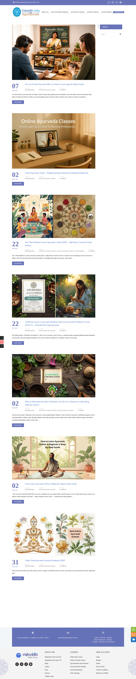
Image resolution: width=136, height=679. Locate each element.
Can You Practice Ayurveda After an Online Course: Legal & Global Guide (54, 84)
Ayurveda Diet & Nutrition (78, 666)
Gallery (47, 666)
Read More (18, 102)
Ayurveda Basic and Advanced (79, 663)
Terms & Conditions (102, 670)
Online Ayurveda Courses (47, 90)
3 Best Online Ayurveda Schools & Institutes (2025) (45, 560)
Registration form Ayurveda (53, 657)
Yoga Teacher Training (59, 12)
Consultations (106, 12)
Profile (98, 663)
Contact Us (118, 12)
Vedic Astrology (75, 673)
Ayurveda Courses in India (47, 251)
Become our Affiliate (102, 673)
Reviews (47, 673)
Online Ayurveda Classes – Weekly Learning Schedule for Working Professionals (56, 173)
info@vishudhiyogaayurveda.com (27, 2)
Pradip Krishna (30, 90)
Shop (46, 670)
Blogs (46, 663)
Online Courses (92, 12)
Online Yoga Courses (76, 657)
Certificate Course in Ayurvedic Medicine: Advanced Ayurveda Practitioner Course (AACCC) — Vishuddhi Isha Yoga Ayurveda (57, 323)
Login (98, 657)
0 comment (62, 90)
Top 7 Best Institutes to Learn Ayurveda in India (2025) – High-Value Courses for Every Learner (58, 244)
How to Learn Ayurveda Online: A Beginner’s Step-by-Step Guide (51, 483)
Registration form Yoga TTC (53, 660)
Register (98, 660)
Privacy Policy (100, 666)
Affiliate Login (49, 676)
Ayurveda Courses (77, 12)
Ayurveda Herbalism (76, 670)
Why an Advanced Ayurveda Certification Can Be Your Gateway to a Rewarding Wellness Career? (57, 403)
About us (45, 12)
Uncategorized (79, 251)
